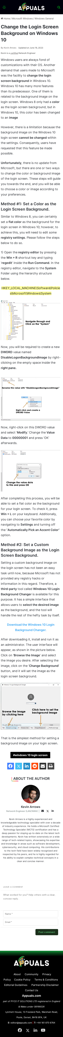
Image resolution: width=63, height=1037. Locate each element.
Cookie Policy (22, 979)
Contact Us (31, 990)
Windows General (44, 18)
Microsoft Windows (22, 18)
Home (6, 18)
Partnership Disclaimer (45, 985)
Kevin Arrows (8, 47)
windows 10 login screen (31, 755)
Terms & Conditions (46, 979)
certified (14, 53)
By (2, 47)
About (17, 974)
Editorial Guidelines (15, 985)
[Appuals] (31, 7)
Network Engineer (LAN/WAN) (22, 811)
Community (31, 974)
